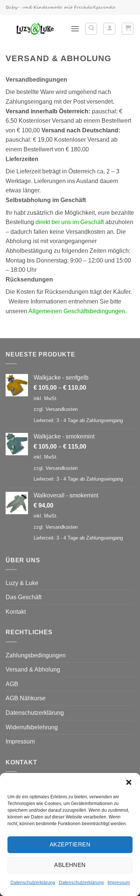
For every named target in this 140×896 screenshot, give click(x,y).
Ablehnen (70, 865)
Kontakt (16, 612)
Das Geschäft (23, 597)
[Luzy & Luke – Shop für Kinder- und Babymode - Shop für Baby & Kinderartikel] (35, 28)
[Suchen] (91, 29)
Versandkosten (62, 409)
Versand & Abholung (33, 669)
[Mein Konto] (109, 29)
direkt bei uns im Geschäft (69, 222)
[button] (129, 782)
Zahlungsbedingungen (36, 655)
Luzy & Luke (22, 583)
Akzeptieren (70, 844)
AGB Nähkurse (26, 698)
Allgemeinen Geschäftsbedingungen (76, 311)
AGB (12, 684)
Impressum (119, 882)
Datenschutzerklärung (32, 882)
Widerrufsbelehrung (32, 727)
